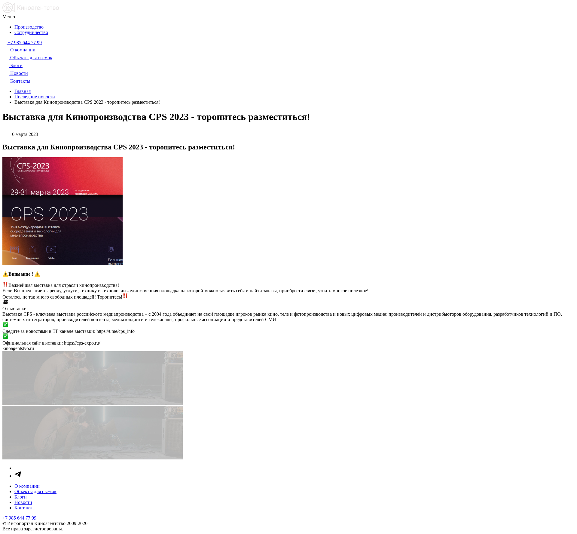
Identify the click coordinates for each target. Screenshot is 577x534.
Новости (23, 502)
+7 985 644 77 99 (19, 517)
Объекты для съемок (35, 491)
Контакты (24, 507)
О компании (27, 486)
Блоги (20, 496)
